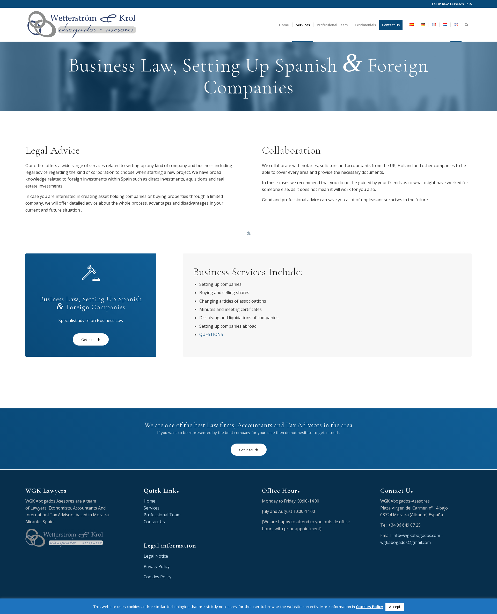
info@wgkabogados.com (416, 535)
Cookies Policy (157, 577)
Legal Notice (156, 556)
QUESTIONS (211, 334)
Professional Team (162, 515)
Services (151, 508)
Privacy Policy (157, 566)
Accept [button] (394, 606)
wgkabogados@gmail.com (405, 542)
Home (149, 501)
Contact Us (154, 522)
